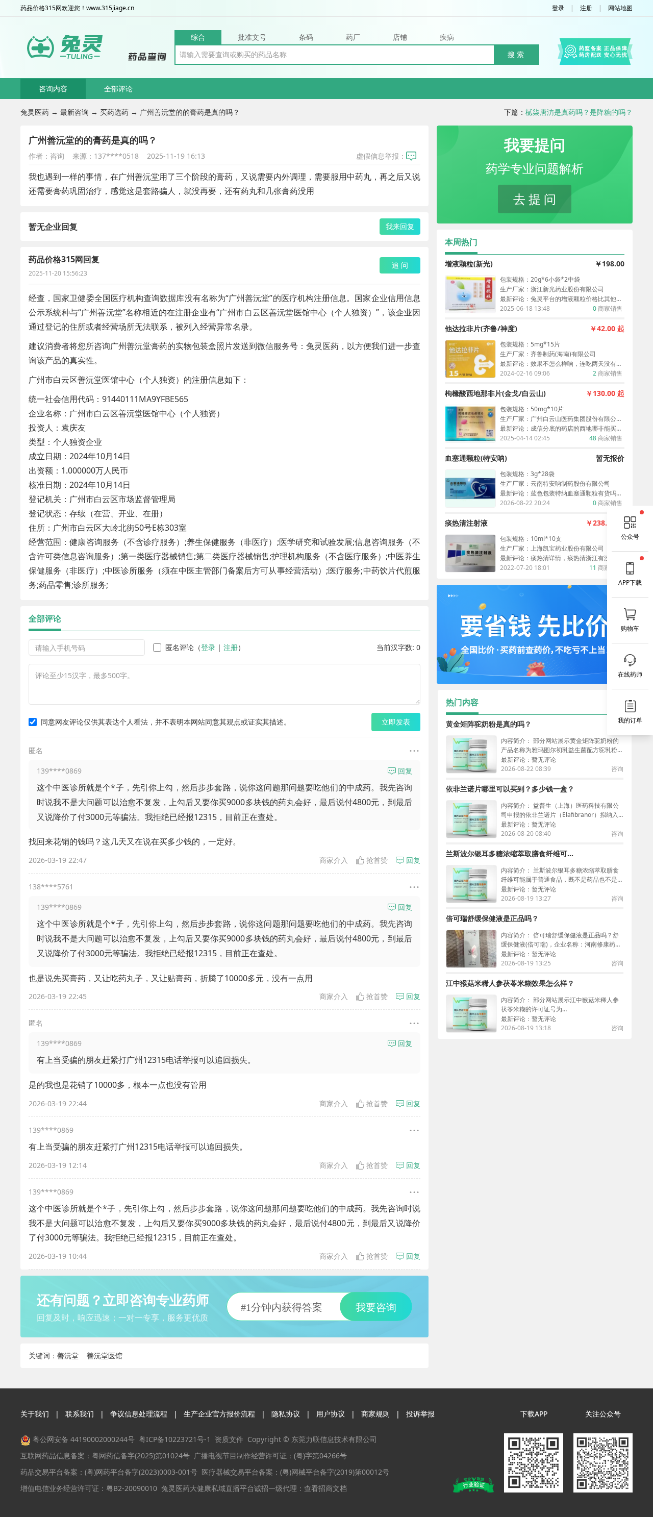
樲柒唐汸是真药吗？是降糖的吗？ (579, 112)
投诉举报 (420, 1414)
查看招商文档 (325, 1488)
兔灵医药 (34, 112)
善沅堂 (68, 1355)
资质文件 (229, 1439)
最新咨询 (74, 112)
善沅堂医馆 (104, 1355)
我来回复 (400, 226)
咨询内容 (53, 88)
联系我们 (79, 1414)
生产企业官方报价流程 (219, 1414)
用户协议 (330, 1414)
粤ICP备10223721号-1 (175, 1439)
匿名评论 (179, 647)
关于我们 (34, 1414)
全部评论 (118, 88)
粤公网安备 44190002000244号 (84, 1439)
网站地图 (620, 8)
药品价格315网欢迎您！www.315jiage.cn (77, 8)
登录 (558, 8)
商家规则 (375, 1414)
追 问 (400, 265)
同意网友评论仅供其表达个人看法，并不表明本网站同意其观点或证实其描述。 (166, 722)
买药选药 (114, 112)
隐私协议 (285, 1414)
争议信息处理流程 (138, 1414)
